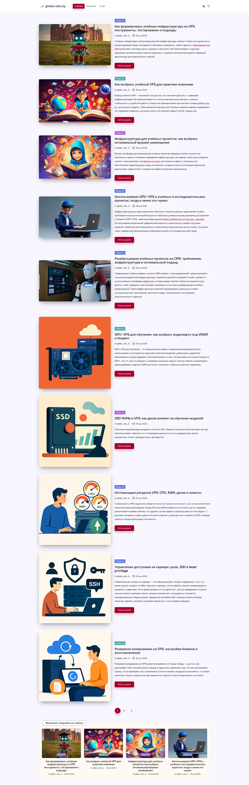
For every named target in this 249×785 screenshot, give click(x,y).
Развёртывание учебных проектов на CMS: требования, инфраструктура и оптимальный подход (158, 260)
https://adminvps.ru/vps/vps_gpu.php (183, 219)
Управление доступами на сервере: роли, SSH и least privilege (156, 569)
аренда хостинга (151, 161)
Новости (120, 20)
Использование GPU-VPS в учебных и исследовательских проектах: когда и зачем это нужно (160, 198)
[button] (131, 711)
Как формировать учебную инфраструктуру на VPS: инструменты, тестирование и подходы (155, 28)
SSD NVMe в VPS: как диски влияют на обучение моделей (159, 418)
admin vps (148, 281)
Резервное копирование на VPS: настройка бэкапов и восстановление (156, 651)
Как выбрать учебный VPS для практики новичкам (154, 84)
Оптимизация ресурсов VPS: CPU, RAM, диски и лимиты (158, 493)
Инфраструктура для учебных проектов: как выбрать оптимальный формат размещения (156, 140)
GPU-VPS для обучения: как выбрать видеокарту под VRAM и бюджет (161, 336)
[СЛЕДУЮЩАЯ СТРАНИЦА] (131, 711)
